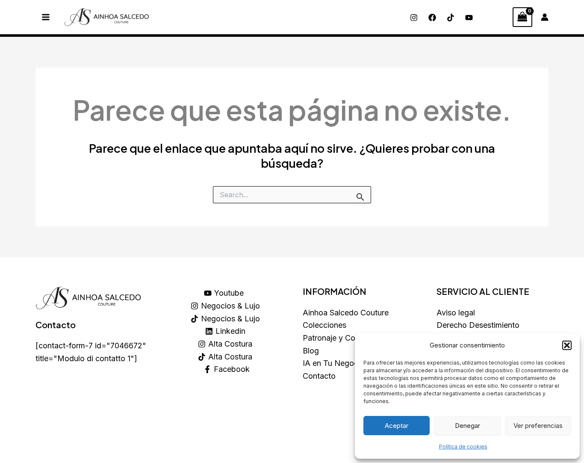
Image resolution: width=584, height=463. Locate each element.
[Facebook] (432, 17)
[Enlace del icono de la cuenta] (545, 17)
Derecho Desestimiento (478, 325)
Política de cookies (463, 446)
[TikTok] (450, 17)
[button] (567, 345)
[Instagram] (414, 17)
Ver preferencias (538, 425)
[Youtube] (469, 17)
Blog (311, 350)
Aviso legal (456, 312)
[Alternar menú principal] (45, 17)
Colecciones (324, 325)
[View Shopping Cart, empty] (522, 17)
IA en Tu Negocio (334, 363)
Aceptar (396, 425)
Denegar (467, 425)
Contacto (319, 375)
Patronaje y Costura (338, 337)
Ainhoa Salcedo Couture (346, 312)
